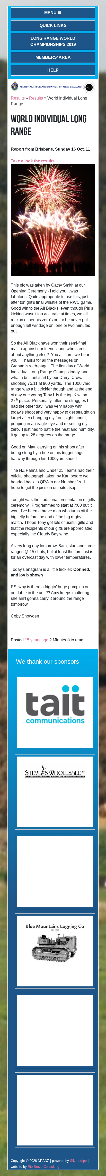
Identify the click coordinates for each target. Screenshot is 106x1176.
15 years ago (36, 640)
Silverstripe (78, 1161)
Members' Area (53, 57)
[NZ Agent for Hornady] (55, 792)
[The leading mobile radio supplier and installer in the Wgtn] (55, 712)
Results (18, 98)
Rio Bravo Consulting (43, 1167)
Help (53, 70)
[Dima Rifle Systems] (55, 1030)
